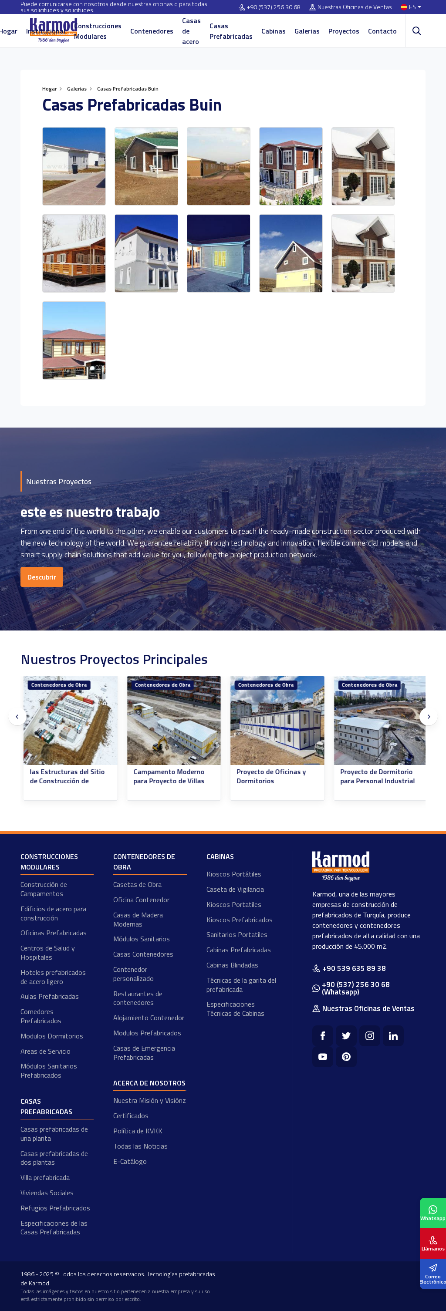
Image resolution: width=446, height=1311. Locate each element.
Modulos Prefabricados (147, 1033)
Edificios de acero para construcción (53, 913)
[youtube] (322, 1056)
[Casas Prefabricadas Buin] (74, 166)
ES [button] (412, 7)
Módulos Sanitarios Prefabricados (48, 1070)
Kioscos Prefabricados (239, 919)
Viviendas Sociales (47, 1192)
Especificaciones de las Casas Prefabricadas (54, 1227)
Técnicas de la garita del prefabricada (241, 984)
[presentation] (17, 717)
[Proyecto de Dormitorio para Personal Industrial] (378, 720)
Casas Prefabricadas (231, 30)
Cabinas (273, 31)
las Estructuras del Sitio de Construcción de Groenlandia (64, 780)
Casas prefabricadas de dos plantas (54, 1158)
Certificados (131, 1115)
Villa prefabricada (45, 1177)
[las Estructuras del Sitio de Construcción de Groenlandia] (68, 720)
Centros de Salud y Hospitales (47, 952)
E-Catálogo (130, 1161)
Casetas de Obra (137, 884)
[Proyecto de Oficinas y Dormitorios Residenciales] (275, 720)
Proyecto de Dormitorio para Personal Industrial (375, 776)
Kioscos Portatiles (233, 904)
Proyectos (343, 31)
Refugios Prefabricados (55, 1208)
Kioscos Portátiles (233, 874)
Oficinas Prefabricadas (53, 932)
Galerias (307, 31)
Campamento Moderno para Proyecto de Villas (166, 776)
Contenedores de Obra (56, 685)
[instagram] (369, 1035)
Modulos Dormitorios (51, 1036)
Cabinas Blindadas (232, 965)
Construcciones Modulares (98, 30)
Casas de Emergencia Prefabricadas (144, 1052)
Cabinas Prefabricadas (238, 949)
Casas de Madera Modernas (138, 919)
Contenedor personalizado (133, 974)
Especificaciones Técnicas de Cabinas (235, 1008)
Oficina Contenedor (141, 899)
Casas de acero (191, 31)
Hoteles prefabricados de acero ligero (53, 977)
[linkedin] (393, 1035)
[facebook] (322, 1035)
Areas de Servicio (45, 1051)
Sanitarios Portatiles (236, 934)
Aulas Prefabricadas (49, 996)
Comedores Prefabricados (40, 1016)
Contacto (382, 31)
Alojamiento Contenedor (148, 1017)
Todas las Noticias (140, 1146)
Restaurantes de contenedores (137, 998)
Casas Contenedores (143, 954)
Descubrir (41, 577)
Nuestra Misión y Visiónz (149, 1100)
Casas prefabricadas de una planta (54, 1133)
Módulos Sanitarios (141, 939)
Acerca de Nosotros (149, 1083)
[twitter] (346, 1035)
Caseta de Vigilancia (235, 889)
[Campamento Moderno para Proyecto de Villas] (172, 720)
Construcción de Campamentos (43, 889)
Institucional (45, 31)
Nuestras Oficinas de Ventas (355, 7)
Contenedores (151, 31)
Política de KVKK (137, 1131)
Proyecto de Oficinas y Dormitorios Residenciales (269, 780)
